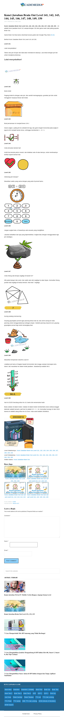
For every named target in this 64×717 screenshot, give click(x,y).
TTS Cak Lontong (48, 697)
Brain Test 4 (27, 693)
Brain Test (55, 689)
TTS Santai (16, 701)
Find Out (53, 693)
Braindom (16, 689)
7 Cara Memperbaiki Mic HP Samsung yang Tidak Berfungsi (24, 633)
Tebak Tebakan (29, 697)
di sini (52, 35)
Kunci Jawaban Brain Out (22, 459)
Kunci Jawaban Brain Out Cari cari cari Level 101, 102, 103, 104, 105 (38, 496)
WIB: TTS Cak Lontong (29, 701)
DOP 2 (40, 693)
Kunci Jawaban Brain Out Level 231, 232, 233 (15, 480)
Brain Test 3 (18, 693)
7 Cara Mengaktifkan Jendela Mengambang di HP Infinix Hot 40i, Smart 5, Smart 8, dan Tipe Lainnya (31, 653)
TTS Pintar (8, 701)
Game (14, 501)
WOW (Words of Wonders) (47, 701)
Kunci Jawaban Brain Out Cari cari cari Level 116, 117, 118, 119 (38, 480)
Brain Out (16, 503)
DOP (34, 693)
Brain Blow (8, 689)
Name (6, 541)
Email (6, 550)
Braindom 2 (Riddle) (27, 689)
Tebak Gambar (17, 697)
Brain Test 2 (8, 693)
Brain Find (39, 689)
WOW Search (9, 705)
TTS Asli (38, 697)
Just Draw (8, 697)
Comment (7, 515)
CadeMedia (32, 5)
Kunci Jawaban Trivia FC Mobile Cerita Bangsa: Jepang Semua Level (27, 595)
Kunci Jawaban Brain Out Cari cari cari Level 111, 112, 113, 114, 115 (15, 496)
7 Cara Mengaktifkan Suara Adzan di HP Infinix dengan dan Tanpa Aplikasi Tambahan (29, 674)
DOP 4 (46, 693)
